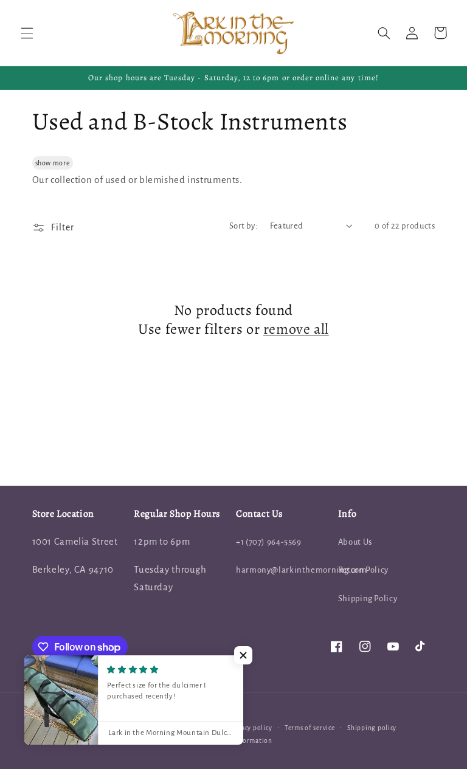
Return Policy (363, 569)
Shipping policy (371, 728)
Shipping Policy (367, 598)
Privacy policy (250, 728)
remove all (296, 329)
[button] (27, 33)
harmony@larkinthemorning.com (301, 569)
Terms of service (310, 728)
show (43, 163)
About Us (355, 542)
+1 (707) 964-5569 (269, 542)
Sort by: (243, 225)
